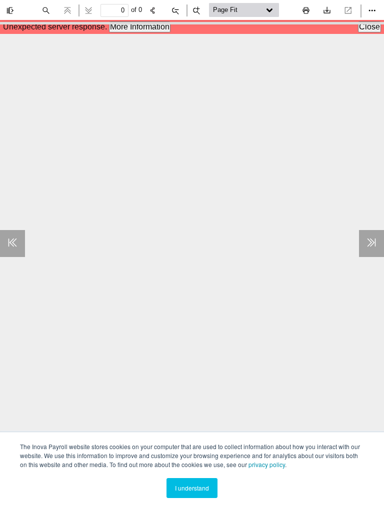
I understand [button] (192, 488)
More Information (140, 26)
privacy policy (266, 464)
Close (369, 26)
